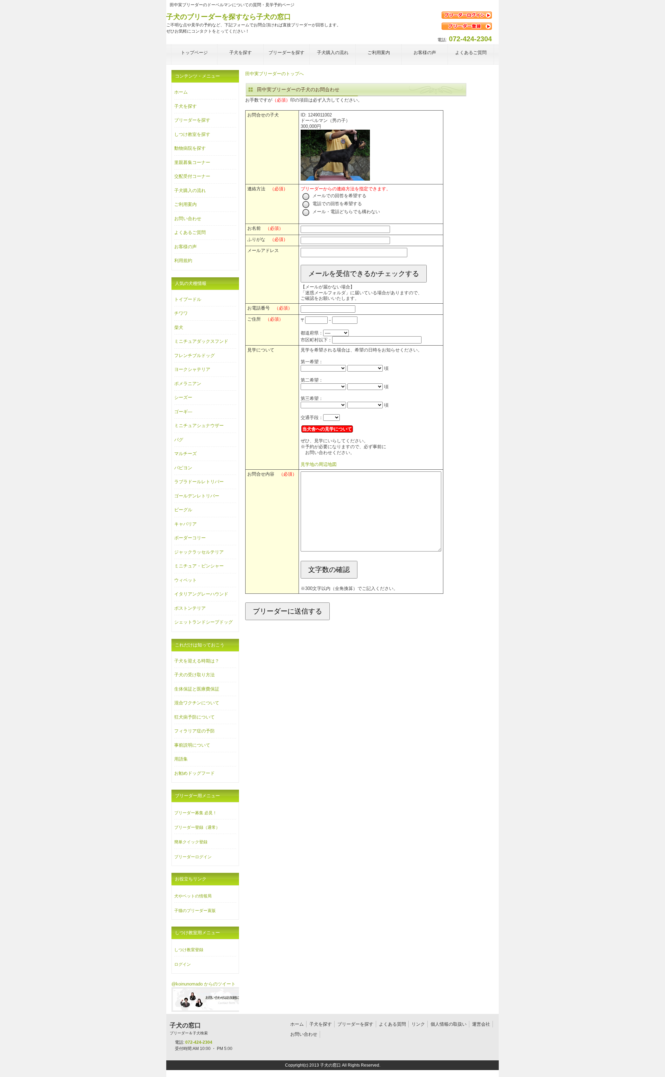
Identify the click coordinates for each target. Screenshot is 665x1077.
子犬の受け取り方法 (194, 674)
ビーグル (183, 509)
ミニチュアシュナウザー (199, 425)
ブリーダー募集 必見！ (195, 812)
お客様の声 (185, 246)
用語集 (181, 759)
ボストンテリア (190, 608)
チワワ (181, 313)
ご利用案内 (185, 204)
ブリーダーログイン (193, 856)
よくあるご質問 (190, 232)
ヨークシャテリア (192, 369)
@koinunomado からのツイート (203, 984)
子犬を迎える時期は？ (196, 660)
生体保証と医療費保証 (196, 689)
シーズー (183, 397)
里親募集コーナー (192, 162)
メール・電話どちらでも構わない (345, 211)
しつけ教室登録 (188, 949)
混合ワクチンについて (196, 702)
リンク (418, 1024)
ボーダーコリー (190, 537)
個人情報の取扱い (449, 1024)
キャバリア (185, 524)
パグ (178, 439)
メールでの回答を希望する (338, 195)
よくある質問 (392, 1024)
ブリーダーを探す (192, 120)
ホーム (181, 92)
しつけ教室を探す (192, 134)
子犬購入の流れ (190, 190)
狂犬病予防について (194, 717)
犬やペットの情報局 (193, 896)
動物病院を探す (190, 148)
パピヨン (183, 467)
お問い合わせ (187, 218)
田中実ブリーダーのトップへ (274, 73)
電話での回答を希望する (336, 203)
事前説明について (192, 745)
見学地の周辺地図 (319, 464)
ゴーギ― (183, 411)
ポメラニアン (187, 383)
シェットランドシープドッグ (203, 622)
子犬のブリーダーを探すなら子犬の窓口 (228, 16)
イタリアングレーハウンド (201, 594)
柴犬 (178, 327)
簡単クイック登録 (190, 842)
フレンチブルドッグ (194, 355)
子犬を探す (185, 106)
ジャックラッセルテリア (199, 552)
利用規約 (183, 260)
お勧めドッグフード (194, 773)
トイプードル (187, 299)
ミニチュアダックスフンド (201, 341)
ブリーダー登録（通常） (197, 827)
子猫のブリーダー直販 (195, 910)
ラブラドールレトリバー (199, 481)
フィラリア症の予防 (194, 730)
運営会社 (481, 1024)
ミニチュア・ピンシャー (199, 565)
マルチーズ (185, 453)
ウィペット (185, 580)
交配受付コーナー (192, 176)
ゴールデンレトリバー (196, 495)
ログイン (182, 964)
